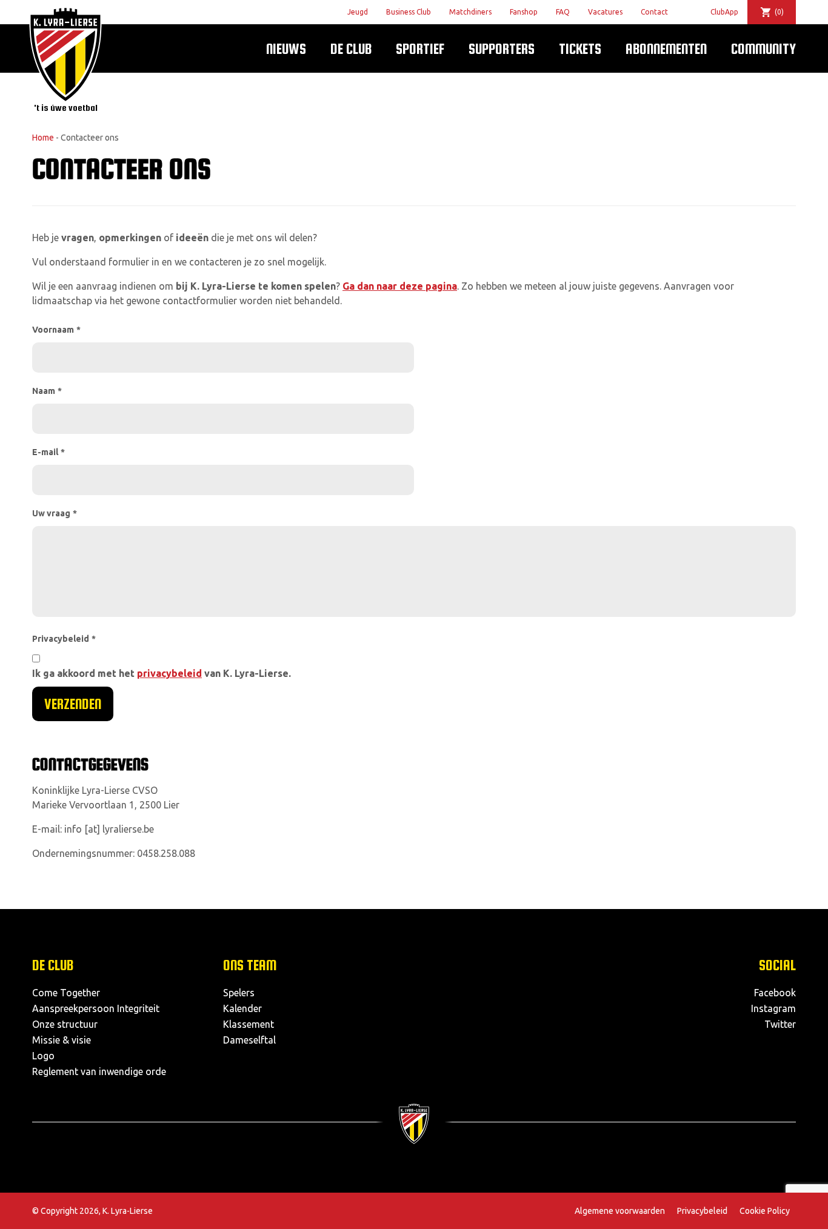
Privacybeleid (64, 639)
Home (43, 137)
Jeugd (357, 12)
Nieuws (286, 49)
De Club (351, 49)
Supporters (502, 49)
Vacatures (605, 12)
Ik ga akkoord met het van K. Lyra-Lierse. (161, 673)
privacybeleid (169, 673)
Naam (47, 391)
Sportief (420, 49)
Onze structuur (65, 1024)
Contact (654, 12)
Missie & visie (61, 1039)
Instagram (773, 1008)
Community (763, 49)
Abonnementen (666, 49)
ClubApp (724, 12)
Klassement (248, 1024)
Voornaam (56, 330)
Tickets (580, 49)
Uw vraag (54, 513)
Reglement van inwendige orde (99, 1071)
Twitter (780, 1024)
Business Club (408, 12)
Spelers (239, 992)
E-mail (48, 452)
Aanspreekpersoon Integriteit (95, 1008)
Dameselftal (249, 1039)
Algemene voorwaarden (620, 1211)
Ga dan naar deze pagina (399, 286)
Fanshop (524, 12)
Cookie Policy (765, 1211)
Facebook (775, 992)
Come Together (66, 992)
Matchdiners (470, 12)
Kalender (242, 1008)
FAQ (563, 12)
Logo (43, 1055)
